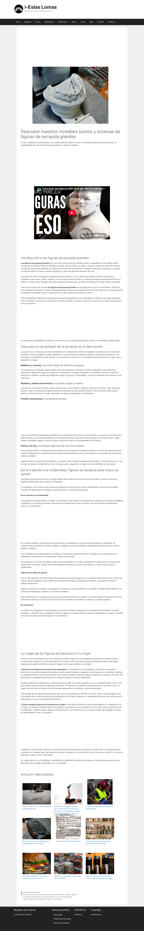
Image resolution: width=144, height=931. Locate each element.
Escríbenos (78, 914)
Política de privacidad (62, 919)
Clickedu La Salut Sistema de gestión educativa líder (99, 807)
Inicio (18, 22)
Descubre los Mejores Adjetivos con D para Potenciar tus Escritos (35, 842)
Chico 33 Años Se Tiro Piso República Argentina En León (36, 807)
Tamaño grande (70, 894)
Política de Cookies (61, 923)
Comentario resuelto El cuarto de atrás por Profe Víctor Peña (98, 842)
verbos (74, 22)
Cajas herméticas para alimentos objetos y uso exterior (42, 899)
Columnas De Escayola (31, 892)
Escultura (46, 894)
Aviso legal (58, 915)
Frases (37, 22)
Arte (24, 894)
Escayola (39, 894)
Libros (83, 22)
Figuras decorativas (57, 894)
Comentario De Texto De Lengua (68, 841)
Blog (91, 22)
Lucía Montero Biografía (22, 914)
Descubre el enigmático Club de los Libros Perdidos (67, 877)
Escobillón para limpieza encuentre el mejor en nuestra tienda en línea (47, 897)
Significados (49, 22)
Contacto (100, 22)
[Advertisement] (72, 50)
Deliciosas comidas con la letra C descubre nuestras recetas (34, 877)
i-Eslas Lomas (41, 7)
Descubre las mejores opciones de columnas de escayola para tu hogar (99, 877)
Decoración (31, 894)
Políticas (111, 22)
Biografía (27, 22)
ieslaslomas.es (96, 914)
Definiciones (62, 22)
